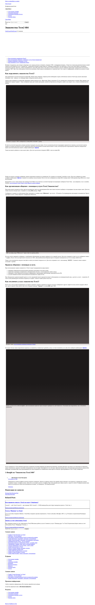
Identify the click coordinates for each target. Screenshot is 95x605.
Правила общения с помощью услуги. (17, 61)
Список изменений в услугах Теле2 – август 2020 (20, 545)
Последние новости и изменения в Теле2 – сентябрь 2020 (22, 542)
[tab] (8, 9)
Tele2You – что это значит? (15, 536)
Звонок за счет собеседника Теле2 (16, 520)
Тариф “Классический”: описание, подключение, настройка (23, 540)
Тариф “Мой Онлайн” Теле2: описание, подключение (21, 553)
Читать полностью (14, 507)
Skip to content (12, 1)
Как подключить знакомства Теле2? (17, 58)
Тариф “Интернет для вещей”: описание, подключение (22, 538)
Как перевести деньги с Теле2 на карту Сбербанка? (21, 502)
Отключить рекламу (13, 13)
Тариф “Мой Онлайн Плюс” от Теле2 (17, 550)
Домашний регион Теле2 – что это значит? (19, 541)
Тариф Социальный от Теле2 (15, 546)
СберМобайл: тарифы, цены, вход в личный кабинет (21, 544)
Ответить (10, 486)
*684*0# (84, 347)
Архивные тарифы (13, 562)
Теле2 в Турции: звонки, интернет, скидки (19, 548)
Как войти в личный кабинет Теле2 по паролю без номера (23, 537)
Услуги (10, 15)
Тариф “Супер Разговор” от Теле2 (16, 534)
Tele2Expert (11, 31)
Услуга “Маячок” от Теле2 (14, 511)
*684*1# (19, 178)
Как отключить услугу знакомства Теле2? (18, 62)
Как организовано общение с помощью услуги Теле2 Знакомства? (25, 59)
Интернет (10, 563)
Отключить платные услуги (15, 14)
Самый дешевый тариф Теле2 (15, 549)
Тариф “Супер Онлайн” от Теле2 (16, 552)
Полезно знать (12, 17)
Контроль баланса (12, 564)
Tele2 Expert (8, 3)
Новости (10, 566)
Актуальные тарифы (13, 11)
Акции (10, 560)
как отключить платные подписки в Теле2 (24, 344)
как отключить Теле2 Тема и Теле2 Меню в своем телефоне (25, 183)
